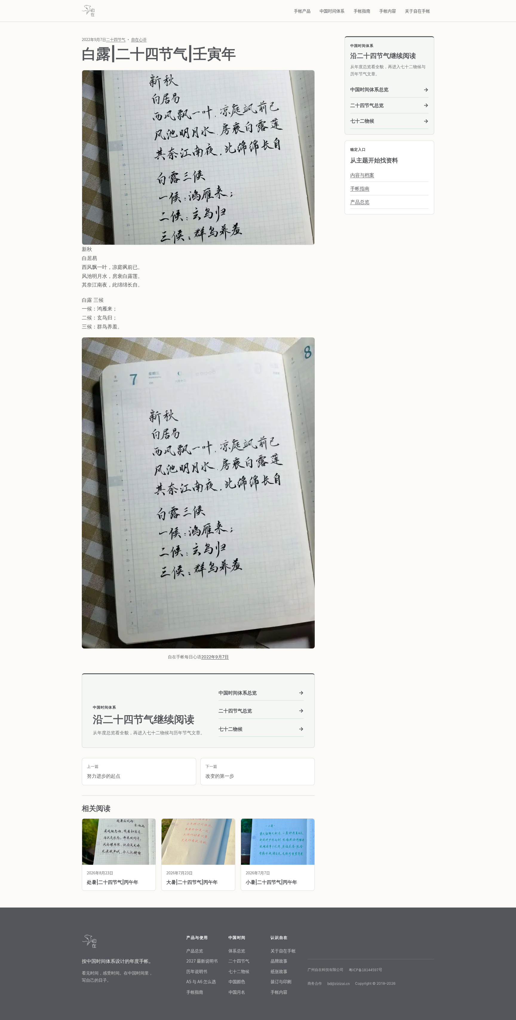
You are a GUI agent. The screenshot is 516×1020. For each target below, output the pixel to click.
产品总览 (359, 202)
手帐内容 (387, 11)
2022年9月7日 (215, 656)
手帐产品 (302, 11)
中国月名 (236, 992)
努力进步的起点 (103, 771)
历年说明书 (196, 971)
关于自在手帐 (417, 11)
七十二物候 (261, 729)
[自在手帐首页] (88, 10)
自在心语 (139, 39)
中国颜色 (236, 981)
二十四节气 (115, 39)
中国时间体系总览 (261, 692)
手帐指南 (362, 11)
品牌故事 (279, 961)
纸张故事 (279, 971)
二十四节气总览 (261, 710)
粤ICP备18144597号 (365, 969)
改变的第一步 (219, 771)
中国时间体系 (332, 11)
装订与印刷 (281, 981)
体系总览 (236, 951)
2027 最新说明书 (202, 961)
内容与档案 (362, 175)
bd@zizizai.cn (338, 983)
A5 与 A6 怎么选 (201, 981)
